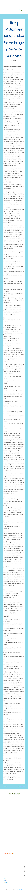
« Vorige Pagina (8, 853)
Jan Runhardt (19, 889)
